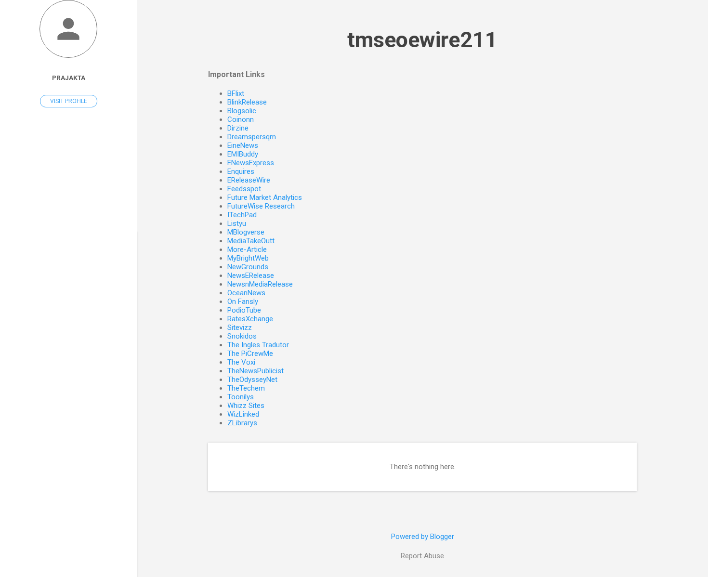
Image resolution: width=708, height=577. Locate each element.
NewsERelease (250, 275)
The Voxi (241, 362)
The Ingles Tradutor (258, 345)
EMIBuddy (242, 154)
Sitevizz (239, 327)
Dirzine (238, 128)
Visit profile (68, 101)
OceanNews (246, 292)
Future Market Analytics (264, 197)
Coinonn (240, 119)
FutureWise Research (261, 206)
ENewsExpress (250, 162)
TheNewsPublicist (255, 371)
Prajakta (68, 77)
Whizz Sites (245, 405)
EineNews (242, 145)
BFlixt (235, 93)
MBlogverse (245, 232)
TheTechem (246, 388)
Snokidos (242, 336)
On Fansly (242, 301)
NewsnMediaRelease (260, 284)
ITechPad (242, 214)
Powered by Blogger (422, 536)
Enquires (240, 171)
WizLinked (243, 414)
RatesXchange (250, 319)
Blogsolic (241, 110)
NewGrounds (247, 266)
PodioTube (244, 310)
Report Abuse (422, 555)
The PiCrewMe (250, 353)
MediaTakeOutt (251, 240)
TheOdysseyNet (252, 379)
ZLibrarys (242, 423)
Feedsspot (244, 188)
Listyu (236, 223)
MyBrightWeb (248, 258)
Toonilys (240, 397)
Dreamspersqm (251, 136)
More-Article (247, 249)
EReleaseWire (248, 180)
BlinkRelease (247, 102)
